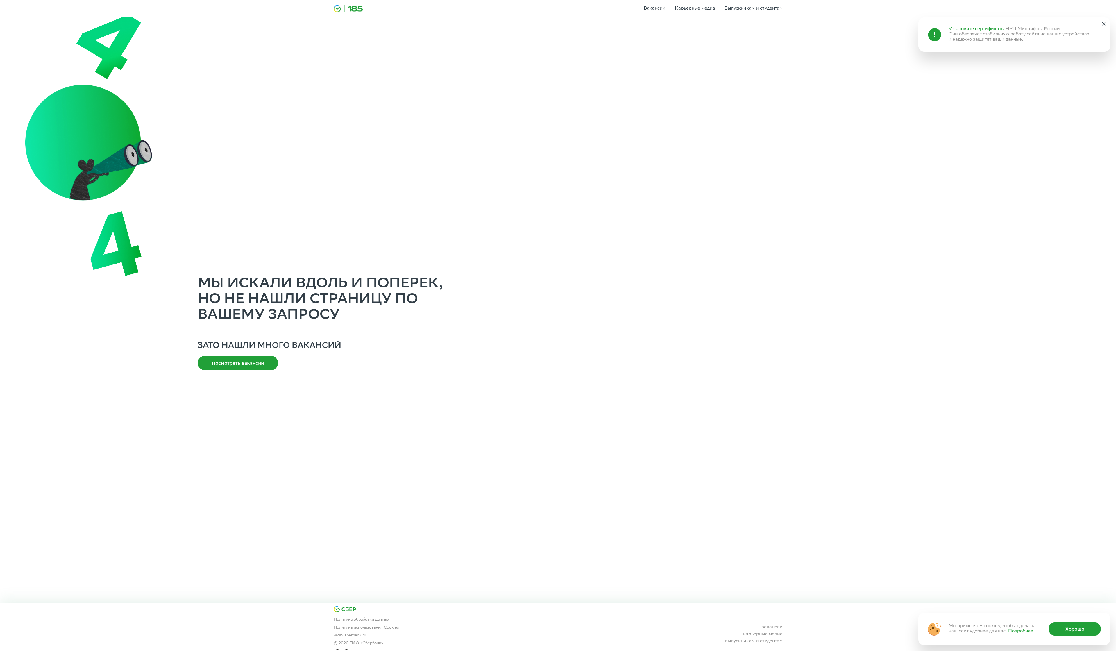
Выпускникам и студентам (754, 8)
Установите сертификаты (976, 29)
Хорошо (1074, 629)
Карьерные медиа (695, 8)
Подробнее (1020, 631)
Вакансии (655, 8)
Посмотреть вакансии (238, 363)
